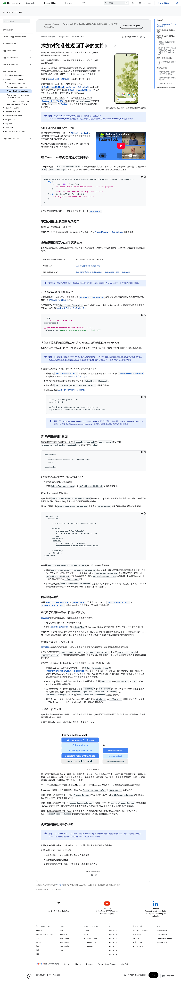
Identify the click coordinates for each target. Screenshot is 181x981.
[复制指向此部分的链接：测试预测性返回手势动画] (76, 824)
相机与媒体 (64, 942)
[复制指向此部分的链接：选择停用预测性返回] (70, 436)
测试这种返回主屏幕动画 (58, 79)
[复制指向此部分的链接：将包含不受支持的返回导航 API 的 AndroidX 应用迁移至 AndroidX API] (121, 342)
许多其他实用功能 (66, 360)
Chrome (78, 964)
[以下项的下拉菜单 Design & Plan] (59, 3)
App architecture (12, 12)
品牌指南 (56, 975)
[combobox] (116, 3)
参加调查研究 (162, 942)
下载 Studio (137, 942)
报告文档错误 (162, 934)
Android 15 (113, 938)
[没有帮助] (144, 37)
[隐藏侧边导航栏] (29, 976)
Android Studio (164, 3)
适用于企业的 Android (44, 934)
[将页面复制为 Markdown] (115, 46)
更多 (84, 3)
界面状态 (45, 618)
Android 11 (113, 954)
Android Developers (48, 37)
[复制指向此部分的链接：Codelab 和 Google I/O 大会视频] (76, 128)
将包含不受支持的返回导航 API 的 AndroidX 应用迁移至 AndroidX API (103, 272)
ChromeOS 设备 (90, 938)
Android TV (88, 946)
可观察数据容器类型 (59, 627)
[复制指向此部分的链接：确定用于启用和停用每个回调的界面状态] (87, 612)
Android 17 (113, 930)
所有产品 (124, 964)
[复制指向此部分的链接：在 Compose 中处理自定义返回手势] (43, 161)
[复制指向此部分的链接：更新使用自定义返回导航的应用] (84, 242)
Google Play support (165, 938)
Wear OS (87, 934)
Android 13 (113, 946)
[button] (14, 37)
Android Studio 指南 (140, 930)
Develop (69, 3)
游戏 (62, 930)
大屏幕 (87, 930)
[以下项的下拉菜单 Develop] (76, 3)
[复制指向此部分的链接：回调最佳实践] (61, 597)
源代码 (38, 942)
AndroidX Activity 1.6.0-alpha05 (109, 232)
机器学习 (63, 934)
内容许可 (60, 885)
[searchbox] (16, 21)
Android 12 (113, 950)
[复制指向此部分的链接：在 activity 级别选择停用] (70, 493)
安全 (38, 938)
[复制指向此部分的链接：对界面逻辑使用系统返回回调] (75, 642)
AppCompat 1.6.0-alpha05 (77, 87)
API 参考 (136, 938)
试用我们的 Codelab (79, 133)
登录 (176, 3)
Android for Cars (90, 942)
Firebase (89, 964)
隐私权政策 (64, 946)
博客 (38, 950)
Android (39, 930)
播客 (38, 954)
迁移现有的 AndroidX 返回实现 (88, 266)
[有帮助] (141, 37)
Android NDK (138, 946)
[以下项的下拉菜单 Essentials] (38, 3)
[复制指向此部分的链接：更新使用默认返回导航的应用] (82, 221)
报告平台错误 (162, 930)
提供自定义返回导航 (58, 300)
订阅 (153, 975)
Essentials (30, 3)
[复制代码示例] (144, 176)
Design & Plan (50, 3)
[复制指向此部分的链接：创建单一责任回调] (63, 709)
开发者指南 (137, 934)
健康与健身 (64, 938)
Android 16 (113, 934)
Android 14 (113, 942)
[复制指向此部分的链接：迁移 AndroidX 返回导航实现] (75, 292)
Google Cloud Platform (107, 964)
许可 (49, 975)
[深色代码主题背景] (141, 176)
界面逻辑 (45, 647)
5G (61, 950)
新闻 (38, 946)
